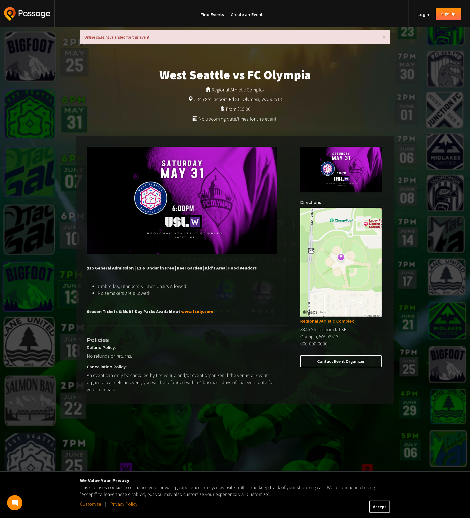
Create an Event (247, 14)
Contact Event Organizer (341, 361)
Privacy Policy (123, 504)
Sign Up (448, 13)
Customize (90, 504)
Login (423, 14)
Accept (379, 506)
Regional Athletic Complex (327, 321)
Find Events (212, 14)
